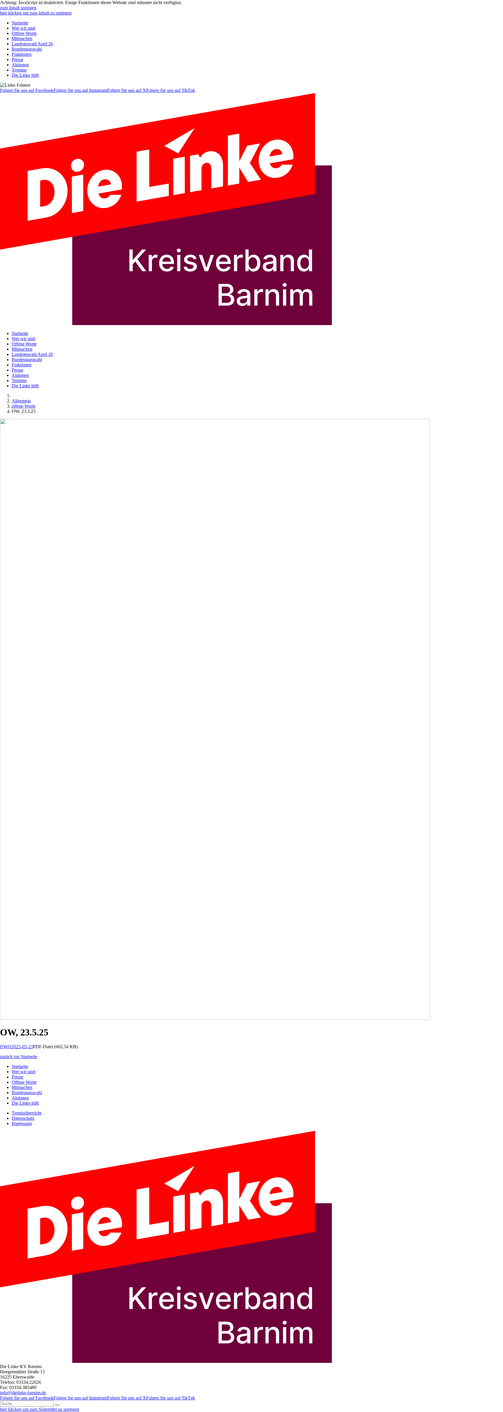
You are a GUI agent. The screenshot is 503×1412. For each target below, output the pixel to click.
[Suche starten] (57, 1405)
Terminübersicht (26, 1112)
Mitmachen (22, 38)
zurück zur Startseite (18, 1056)
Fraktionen (21, 54)
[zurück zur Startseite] (166, 323)
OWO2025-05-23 (16, 1046)
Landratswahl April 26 (32, 43)
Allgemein (21, 400)
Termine (19, 69)
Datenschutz (23, 1118)
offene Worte (24, 406)
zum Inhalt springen (18, 7)
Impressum (22, 1123)
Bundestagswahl (27, 49)
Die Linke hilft (25, 75)
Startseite (20, 22)
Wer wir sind (23, 28)
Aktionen (20, 64)
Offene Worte (24, 33)
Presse (17, 59)
